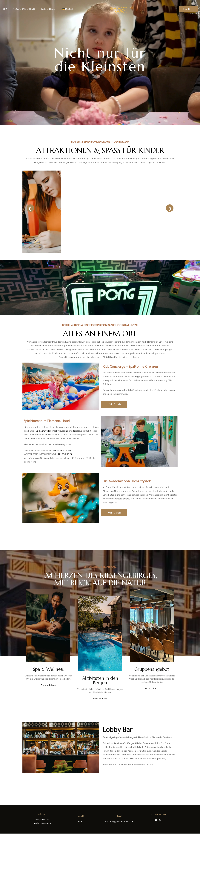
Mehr (80, 821)
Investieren (188, 9)
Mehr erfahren (48, 685)
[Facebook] (156, 820)
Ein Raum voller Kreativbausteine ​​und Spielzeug (59, 431)
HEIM (4, 8)
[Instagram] (160, 820)
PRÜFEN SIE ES (65, 454)
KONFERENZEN (48, 8)
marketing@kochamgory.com (119, 821)
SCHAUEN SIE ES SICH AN (58, 450)
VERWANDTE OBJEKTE (24, 8)
